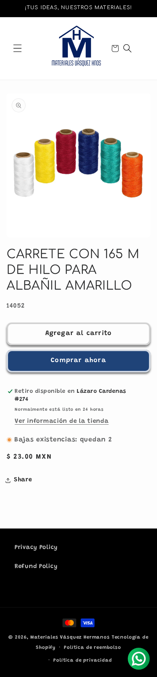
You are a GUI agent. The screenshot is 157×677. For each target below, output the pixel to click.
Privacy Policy (36, 547)
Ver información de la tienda (61, 421)
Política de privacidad (82, 660)
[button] (17, 48)
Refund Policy (36, 566)
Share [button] (23, 480)
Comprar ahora (78, 360)
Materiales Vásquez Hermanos (70, 637)
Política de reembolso (92, 647)
